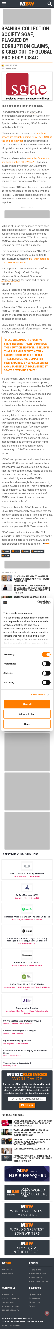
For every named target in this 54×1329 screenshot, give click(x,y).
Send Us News (8, 1302)
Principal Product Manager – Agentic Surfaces (27, 917)
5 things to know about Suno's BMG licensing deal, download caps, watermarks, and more (32, 1141)
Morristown (10, 1011)
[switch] (46, 663)
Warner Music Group (12, 1056)
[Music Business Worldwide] (27, 4)
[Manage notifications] (47, 1313)
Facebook (36, 1294)
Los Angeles (8, 1044)
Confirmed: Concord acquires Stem (31, 1149)
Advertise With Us (10, 1298)
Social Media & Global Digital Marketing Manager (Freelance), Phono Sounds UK (27, 939)
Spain (17, 551)
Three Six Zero (35, 965)
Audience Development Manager (19, 1030)
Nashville (19, 898)
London (6, 1024)
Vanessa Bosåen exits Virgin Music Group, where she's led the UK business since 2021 (31, 1132)
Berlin (14, 965)
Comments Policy (37, 1274)
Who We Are (7, 1270)
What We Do (7, 1273)
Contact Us (7, 1294)
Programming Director (27, 1008)
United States (27, 920)
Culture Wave (22, 1044)
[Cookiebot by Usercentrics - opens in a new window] (38, 602)
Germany (22, 965)
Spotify (39, 920)
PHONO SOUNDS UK (26, 944)
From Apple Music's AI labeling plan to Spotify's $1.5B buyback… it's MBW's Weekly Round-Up (33, 1158)
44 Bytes (16, 1325)
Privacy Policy (36, 1278)
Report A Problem (10, 1310)
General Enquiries (10, 1306)
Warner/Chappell (11, 279)
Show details (38, 694)
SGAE (7, 556)
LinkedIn (36, 1298)
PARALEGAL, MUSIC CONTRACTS (27, 984)
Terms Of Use (35, 1270)
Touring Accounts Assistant (17, 1063)
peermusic (7, 258)
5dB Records (17, 1034)
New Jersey (21, 1011)
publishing (38, 551)
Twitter (36, 1302)
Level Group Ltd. (32, 898)
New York (16, 920)
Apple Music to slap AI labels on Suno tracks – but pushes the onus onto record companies (33, 1123)
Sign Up (28, 1105)
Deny (27, 724)
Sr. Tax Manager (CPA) (27, 895)
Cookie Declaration (38, 1281)
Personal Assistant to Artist (27, 962)
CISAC (33, 111)
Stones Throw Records (22, 1024)
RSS (33, 1306)
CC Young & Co (9, 1066)
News (7, 551)
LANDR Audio (34, 876)
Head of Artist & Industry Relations (27, 873)
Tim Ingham (10, 68)
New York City (20, 876)
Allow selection (27, 714)
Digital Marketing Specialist (17, 1040)
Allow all (27, 704)
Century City (9, 987)
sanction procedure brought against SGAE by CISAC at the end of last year (27, 137)
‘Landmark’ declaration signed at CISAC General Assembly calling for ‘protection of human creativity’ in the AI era (32, 589)
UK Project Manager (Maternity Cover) (22, 1021)
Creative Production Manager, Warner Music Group (25, 1051)
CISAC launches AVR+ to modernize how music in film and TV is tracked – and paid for (32, 578)
